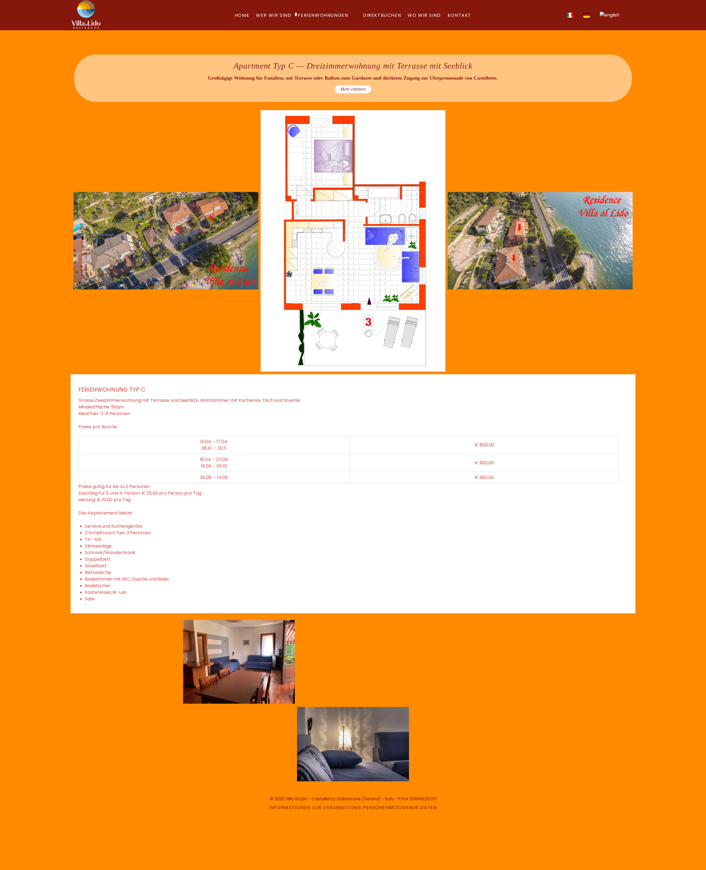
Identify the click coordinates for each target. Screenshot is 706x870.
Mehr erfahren (352, 89)
